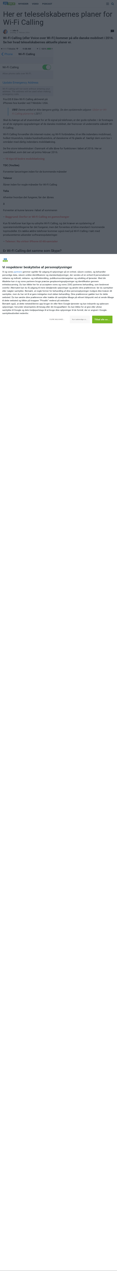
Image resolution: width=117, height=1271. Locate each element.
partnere (18, 272)
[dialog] (58, 762)
